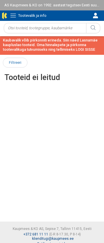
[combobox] (45, 28)
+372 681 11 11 (35, 234)
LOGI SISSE (85, 49)
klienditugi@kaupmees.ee (53, 239)
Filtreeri (15, 62)
